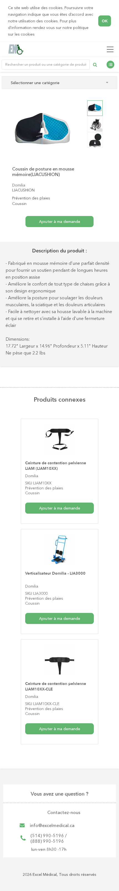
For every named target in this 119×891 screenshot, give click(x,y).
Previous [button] (8, 130)
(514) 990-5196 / (48, 835)
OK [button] (105, 21)
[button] (36, 35)
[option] (42, 130)
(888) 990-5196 (47, 841)
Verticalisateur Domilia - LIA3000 (55, 573)
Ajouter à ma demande (59, 508)
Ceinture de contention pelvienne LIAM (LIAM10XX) (55, 465)
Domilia (18, 185)
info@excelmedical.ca (52, 825)
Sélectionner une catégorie (35, 82)
